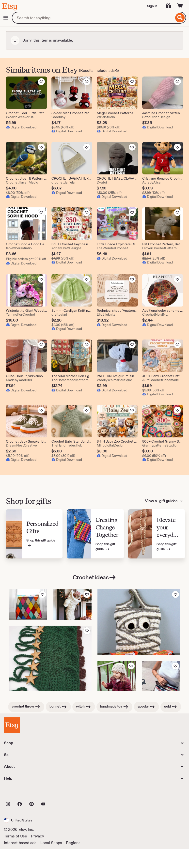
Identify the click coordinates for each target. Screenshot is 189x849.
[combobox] (93, 18)
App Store (20, 793)
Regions (73, 842)
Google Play (57, 793)
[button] (18, 820)
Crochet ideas (91, 577)
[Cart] (180, 6)
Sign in (152, 6)
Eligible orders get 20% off (26, 259)
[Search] (180, 18)
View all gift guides (161, 500)
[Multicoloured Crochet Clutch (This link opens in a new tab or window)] (161, 676)
